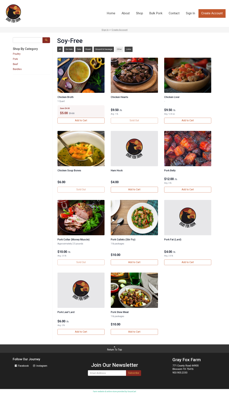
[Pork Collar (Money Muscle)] (81, 217)
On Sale (69, 49)
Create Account (212, 13)
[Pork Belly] (187, 148)
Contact (174, 13)
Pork (15, 59)
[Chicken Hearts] (134, 75)
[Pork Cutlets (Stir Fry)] (134, 217)
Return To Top (114, 349)
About (126, 13)
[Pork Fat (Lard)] (187, 217)
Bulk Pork (155, 13)
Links (128, 49)
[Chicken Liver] (187, 75)
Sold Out (134, 120)
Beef (15, 64)
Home (111, 13)
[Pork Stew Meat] (134, 290)
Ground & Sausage (103, 49)
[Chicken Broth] (81, 75)
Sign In (190, 13)
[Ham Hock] (134, 148)
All (60, 49)
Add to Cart (81, 120)
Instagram (41, 365)
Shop (139, 13)
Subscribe (133, 372)
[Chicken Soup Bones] (81, 148)
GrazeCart (131, 391)
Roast (88, 49)
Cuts (79, 49)
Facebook (23, 365)
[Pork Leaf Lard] (81, 290)
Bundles (17, 69)
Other (119, 49)
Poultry (17, 53)
